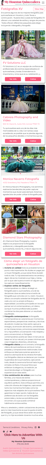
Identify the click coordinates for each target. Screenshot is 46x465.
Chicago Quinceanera (31, 448)
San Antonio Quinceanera (23, 453)
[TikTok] (7, 431)
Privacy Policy (27, 427)
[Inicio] (2, 2)
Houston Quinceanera (31, 451)
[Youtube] (10, 431)
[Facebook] (39, 427)
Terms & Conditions (11, 427)
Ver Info (13, 79)
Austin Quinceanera (11, 448)
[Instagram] (35, 427)
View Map (39, 9)
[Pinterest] (4, 431)
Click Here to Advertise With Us (23, 436)
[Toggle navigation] (43, 3)
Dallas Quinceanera (11, 451)
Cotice (33, 79)
